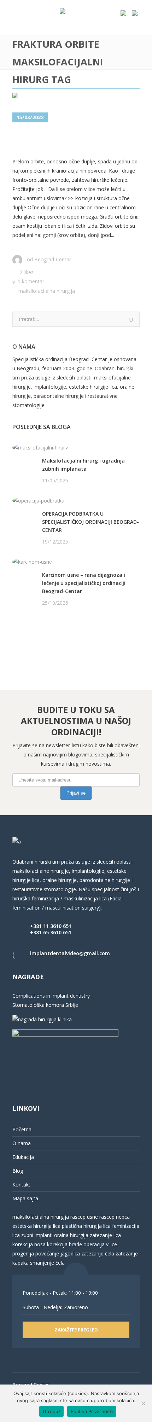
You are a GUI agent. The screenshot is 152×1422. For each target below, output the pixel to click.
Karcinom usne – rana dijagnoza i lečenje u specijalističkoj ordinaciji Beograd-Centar (83, 582)
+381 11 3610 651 (50, 926)
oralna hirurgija (71, 1235)
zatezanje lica (105, 1235)
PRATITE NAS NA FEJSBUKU (44, 630)
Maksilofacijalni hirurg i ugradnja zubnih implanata (83, 464)
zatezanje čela (97, 1253)
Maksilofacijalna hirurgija (46, 291)
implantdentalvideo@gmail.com (70, 953)
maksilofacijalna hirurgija (41, 1216)
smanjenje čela (47, 1262)
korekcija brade (64, 1244)
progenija (23, 1253)
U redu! (51, 1411)
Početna (21, 1129)
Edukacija (23, 1157)
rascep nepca (114, 1216)
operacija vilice (100, 1244)
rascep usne (84, 1216)
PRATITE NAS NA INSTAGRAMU (49, 639)
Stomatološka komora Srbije (45, 1005)
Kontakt (21, 1184)
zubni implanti (37, 1235)
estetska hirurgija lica (36, 1226)
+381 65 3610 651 (50, 932)
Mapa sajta (25, 1198)
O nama (21, 1143)
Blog (17, 1170)
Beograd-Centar (52, 259)
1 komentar (31, 281)
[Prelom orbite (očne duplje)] (51, 97)
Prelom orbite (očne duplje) (60, 140)
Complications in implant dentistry (51, 995)
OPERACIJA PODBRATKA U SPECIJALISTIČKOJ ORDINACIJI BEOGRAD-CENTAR (90, 521)
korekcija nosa (29, 1244)
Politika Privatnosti (92, 1411)
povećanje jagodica (57, 1253)
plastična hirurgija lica (85, 1226)
